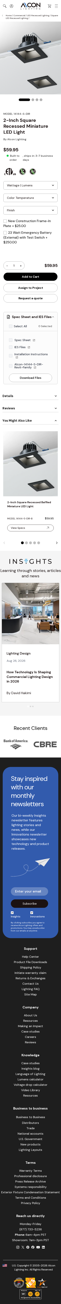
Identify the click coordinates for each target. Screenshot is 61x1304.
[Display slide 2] (26, 543)
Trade (30, 1128)
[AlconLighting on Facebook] (32, 1247)
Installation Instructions (31, 354)
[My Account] (11, 6)
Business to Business (30, 1117)
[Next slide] (56, 542)
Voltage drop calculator (30, 1085)
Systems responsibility (31, 1187)
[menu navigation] (56, 6)
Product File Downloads (30, 962)
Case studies (30, 1031)
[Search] (4, 6)
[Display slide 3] (30, 543)
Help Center (30, 957)
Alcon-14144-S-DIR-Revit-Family (28, 365)
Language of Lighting (30, 1074)
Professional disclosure (30, 1176)
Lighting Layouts (30, 1150)
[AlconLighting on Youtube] (38, 1247)
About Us (30, 1015)
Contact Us (30, 984)
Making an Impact (30, 1026)
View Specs (18, 528)
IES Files (20, 347)
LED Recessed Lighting (38, 15)
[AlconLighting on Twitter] (23, 1247)
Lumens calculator (31, 1079)
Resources (30, 1021)
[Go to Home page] (30, 6)
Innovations (37, 916)
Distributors (30, 1123)
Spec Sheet (23, 340)
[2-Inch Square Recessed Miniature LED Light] (24, 99)
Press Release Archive (30, 1181)
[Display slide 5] (39, 543)
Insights (15, 916)
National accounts (30, 1134)
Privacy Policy (30, 1203)
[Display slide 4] (35, 543)
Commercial (19, 15)
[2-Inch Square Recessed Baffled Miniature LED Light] (30, 463)
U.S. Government (30, 1139)
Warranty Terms (30, 1171)
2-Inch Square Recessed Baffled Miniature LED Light (29, 504)
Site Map (30, 994)
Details (8, 396)
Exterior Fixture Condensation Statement (30, 1192)
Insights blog (31, 1069)
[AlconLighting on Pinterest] (27, 1247)
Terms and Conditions (30, 1198)
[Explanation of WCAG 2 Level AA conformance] (30, 1294)
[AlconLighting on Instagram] (17, 1247)
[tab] (28, 706)
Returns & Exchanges (30, 978)
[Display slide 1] (22, 543)
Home (9, 15)
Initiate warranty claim (30, 973)
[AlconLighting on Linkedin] (43, 1247)
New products (30, 1144)
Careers (30, 1037)
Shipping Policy (30, 967)
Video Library (30, 1090)
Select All (20, 326)
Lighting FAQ (30, 989)
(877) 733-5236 (30, 1229)
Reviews (9, 408)
